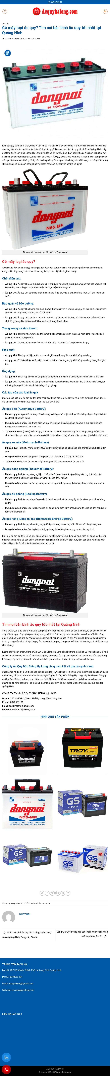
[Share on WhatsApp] (42, 893)
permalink (46, 903)
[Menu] (4, 11)
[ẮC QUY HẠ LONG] (55, 11)
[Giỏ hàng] (105, 11)
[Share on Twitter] (52, 893)
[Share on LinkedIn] (68, 893)
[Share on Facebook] (47, 893)
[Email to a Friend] (57, 893)
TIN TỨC (5, 24)
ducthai (36, 39)
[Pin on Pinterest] (62, 893)
